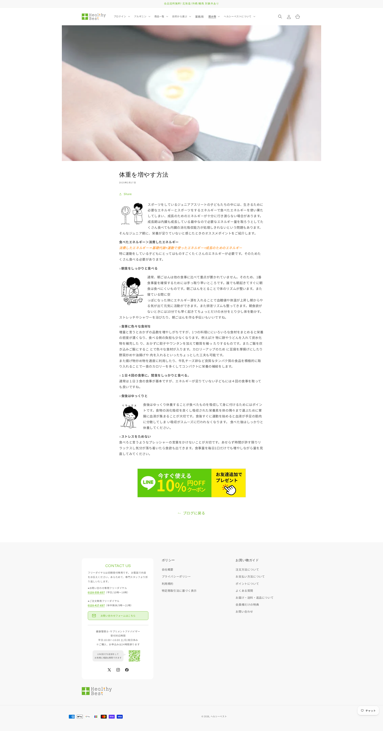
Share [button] (128, 194)
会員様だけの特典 (247, 604)
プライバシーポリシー (176, 576)
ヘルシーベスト (219, 716)
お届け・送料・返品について (254, 598)
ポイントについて (247, 584)
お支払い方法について (250, 576)
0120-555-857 (96, 592)
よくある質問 (244, 591)
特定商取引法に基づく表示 (179, 591)
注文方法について (247, 569)
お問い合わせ (244, 611)
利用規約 (167, 584)
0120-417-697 (96, 605)
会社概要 (167, 569)
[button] (121, 16)
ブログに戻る (194, 512)
